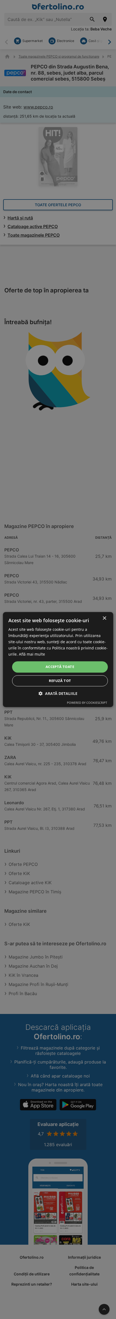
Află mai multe (32, 654)
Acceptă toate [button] (60, 666)
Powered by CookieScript (87, 703)
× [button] (104, 618)
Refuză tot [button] (60, 680)
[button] (58, 693)
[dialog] (58, 659)
